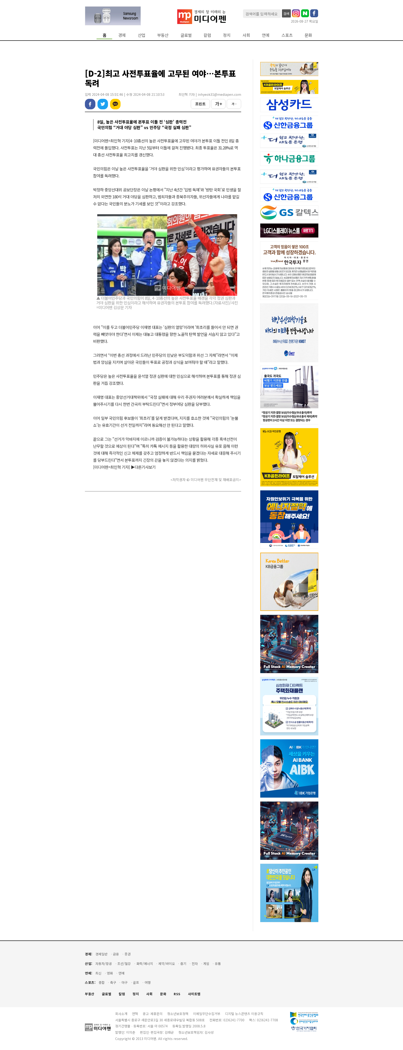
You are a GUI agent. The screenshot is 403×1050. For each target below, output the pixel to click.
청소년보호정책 (177, 1013)
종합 (102, 983)
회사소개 (121, 1013)
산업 (141, 35)
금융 (116, 954)
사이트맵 (194, 994)
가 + (218, 103)
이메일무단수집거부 (206, 1013)
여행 (148, 983)
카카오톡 (115, 104)
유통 (218, 964)
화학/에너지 (144, 964)
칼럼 (207, 35)
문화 (308, 35)
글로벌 (186, 35)
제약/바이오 (166, 964)
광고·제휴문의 (153, 1013)
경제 (122, 35)
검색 (286, 13)
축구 (113, 983)
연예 (265, 35)
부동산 (162, 35)
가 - (234, 104)
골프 (136, 983)
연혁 (135, 1013)
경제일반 (101, 954)
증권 (128, 954)
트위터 (102, 104)
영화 (110, 973)
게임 (206, 964)
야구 (125, 983)
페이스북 (90, 104)
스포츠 (287, 35)
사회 (246, 35)
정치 (226, 35)
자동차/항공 (103, 964)
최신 (98, 973)
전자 (195, 964)
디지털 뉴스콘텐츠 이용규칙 (244, 1013)
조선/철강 (124, 964)
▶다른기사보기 (143, 467)
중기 (183, 964)
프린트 (200, 104)
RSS (177, 994)
